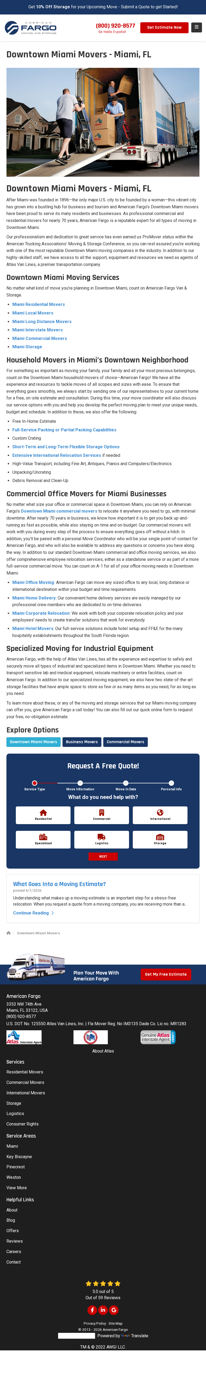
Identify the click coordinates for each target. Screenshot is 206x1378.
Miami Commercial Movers (39, 338)
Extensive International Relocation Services (56, 455)
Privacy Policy (95, 1323)
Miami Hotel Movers (32, 628)
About (11, 1210)
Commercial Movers (125, 742)
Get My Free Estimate (166, 974)
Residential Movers (24, 1072)
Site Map (116, 1323)
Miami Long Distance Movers (42, 321)
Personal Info (171, 789)
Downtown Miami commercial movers (59, 511)
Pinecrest (15, 1166)
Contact (13, 1262)
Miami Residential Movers (38, 304)
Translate (139, 1335)
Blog (10, 1220)
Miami (12, 1146)
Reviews (14, 1241)
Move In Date (126, 789)
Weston (13, 1177)
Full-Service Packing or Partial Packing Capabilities (64, 429)
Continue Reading (31, 913)
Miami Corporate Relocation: (41, 613)
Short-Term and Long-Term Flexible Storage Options (66, 446)
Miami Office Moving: (33, 582)
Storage (13, 1103)
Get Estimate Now (164, 27)
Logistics (15, 1113)
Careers (13, 1251)
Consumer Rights (22, 1124)
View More (16, 1187)
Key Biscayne (19, 1156)
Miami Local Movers (32, 313)
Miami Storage (27, 346)
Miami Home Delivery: (34, 598)
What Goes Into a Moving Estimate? (59, 884)
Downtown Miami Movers (33, 742)
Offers (12, 1230)
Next (103, 856)
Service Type (34, 789)
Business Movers (82, 742)
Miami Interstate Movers (37, 329)
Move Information (80, 789)
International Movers (25, 1092)
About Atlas (103, 1051)
